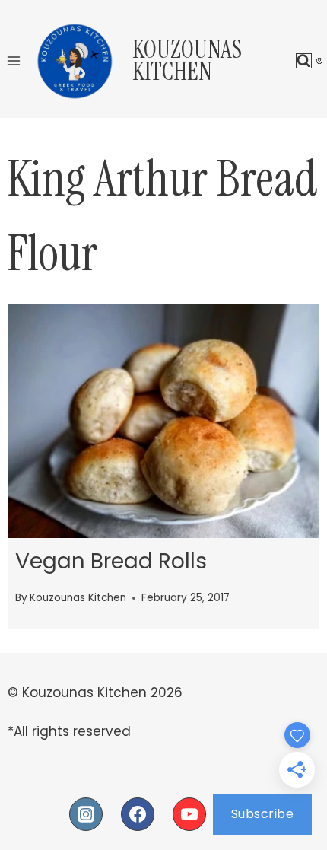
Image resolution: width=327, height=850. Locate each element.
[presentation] (163, 421)
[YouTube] (189, 814)
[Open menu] (14, 60)
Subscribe (262, 814)
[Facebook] (137, 814)
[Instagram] (86, 814)
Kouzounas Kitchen (78, 598)
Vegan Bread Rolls (111, 561)
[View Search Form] (304, 61)
